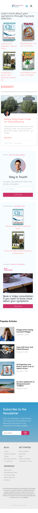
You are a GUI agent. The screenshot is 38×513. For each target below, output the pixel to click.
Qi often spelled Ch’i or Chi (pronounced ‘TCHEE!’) (25, 384)
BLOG (6, 447)
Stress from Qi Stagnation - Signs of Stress (9, 46)
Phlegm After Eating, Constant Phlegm (24, 331)
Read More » (8, 138)
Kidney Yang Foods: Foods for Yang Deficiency (17, 120)
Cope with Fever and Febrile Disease (24, 348)
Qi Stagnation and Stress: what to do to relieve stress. (25, 366)
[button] (27, 6)
